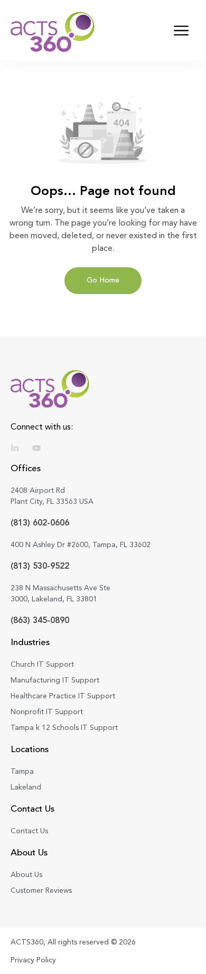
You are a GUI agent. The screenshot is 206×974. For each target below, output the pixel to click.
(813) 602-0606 (40, 523)
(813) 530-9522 (40, 566)
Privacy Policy (33, 960)
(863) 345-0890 (40, 620)
